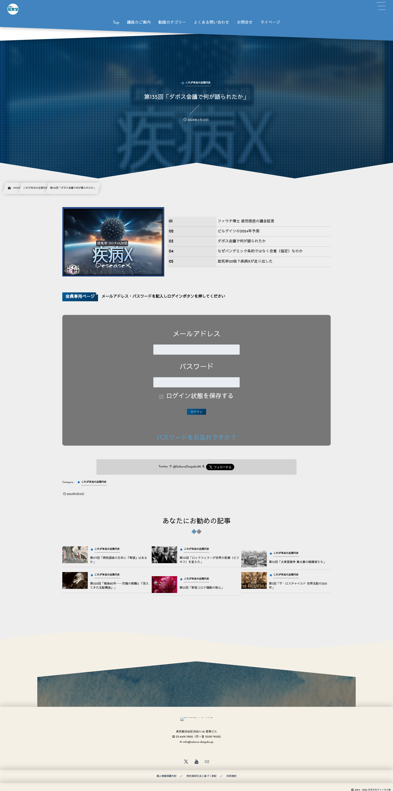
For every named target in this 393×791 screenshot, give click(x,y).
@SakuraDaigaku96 (187, 466)
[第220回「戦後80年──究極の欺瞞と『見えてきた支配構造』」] (75, 580)
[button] (381, 6)
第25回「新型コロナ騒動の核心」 (201, 588)
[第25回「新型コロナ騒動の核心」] (164, 584)
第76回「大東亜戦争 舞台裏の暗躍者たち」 (297, 562)
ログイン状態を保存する (200, 397)
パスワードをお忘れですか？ (197, 438)
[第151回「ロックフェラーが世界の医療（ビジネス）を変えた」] (164, 554)
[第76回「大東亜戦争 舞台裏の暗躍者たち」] (254, 558)
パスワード (196, 367)
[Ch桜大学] (13, 9)
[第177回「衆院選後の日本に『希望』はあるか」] (75, 554)
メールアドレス (196, 334)
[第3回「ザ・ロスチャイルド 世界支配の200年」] (254, 580)
